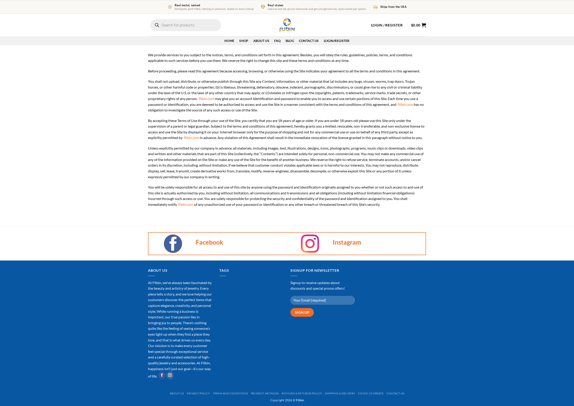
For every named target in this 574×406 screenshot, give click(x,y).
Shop (243, 41)
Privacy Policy (198, 393)
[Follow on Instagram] (170, 375)
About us (177, 393)
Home (229, 41)
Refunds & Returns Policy (302, 393)
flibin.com (206, 98)
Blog (290, 41)
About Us (261, 41)
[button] (386, 25)
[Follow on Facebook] (162, 375)
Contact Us (309, 41)
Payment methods (265, 393)
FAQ (277, 41)
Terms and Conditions (230, 393)
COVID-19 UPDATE (371, 393)
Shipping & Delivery (340, 393)
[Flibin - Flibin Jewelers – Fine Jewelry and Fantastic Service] (287, 25)
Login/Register (337, 41)
